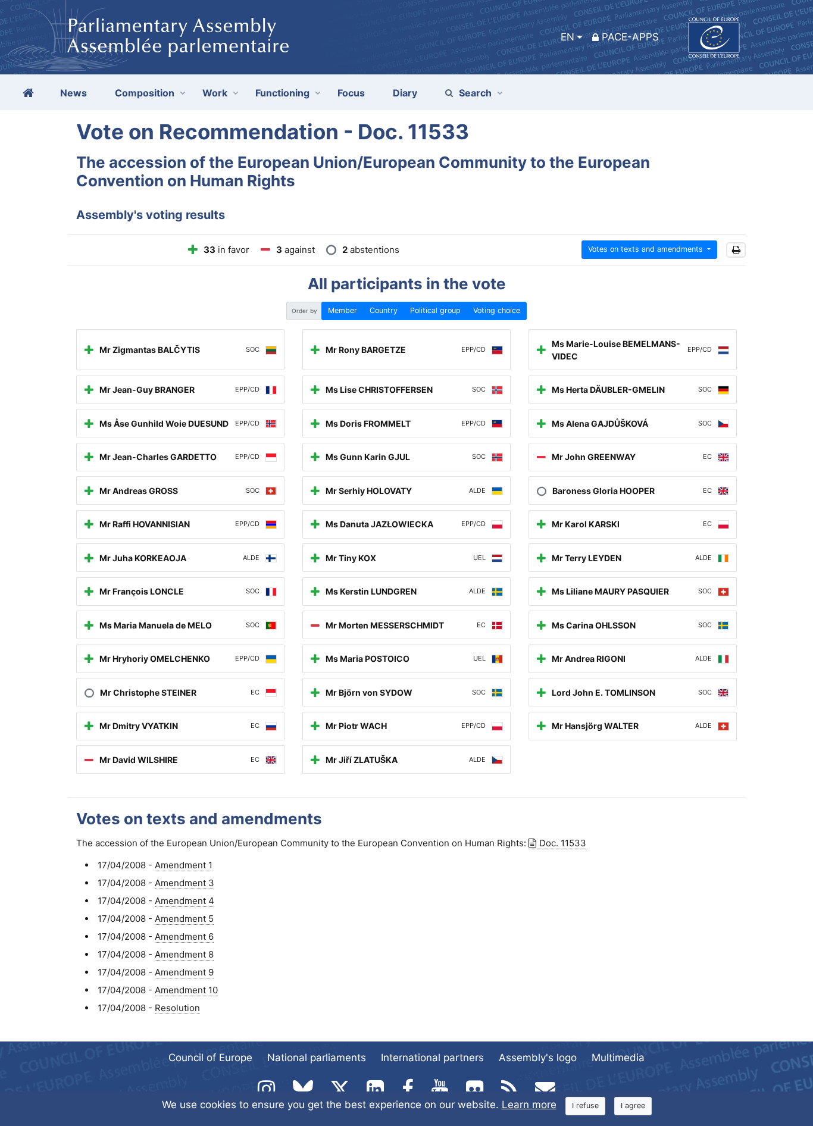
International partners (432, 1058)
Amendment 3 (184, 883)
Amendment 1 (183, 865)
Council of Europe (210, 1058)
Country (384, 310)
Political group (435, 310)
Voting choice (496, 310)
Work (214, 93)
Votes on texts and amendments (646, 249)
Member (342, 310)
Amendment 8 (184, 954)
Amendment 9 (184, 972)
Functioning (282, 93)
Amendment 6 (184, 936)
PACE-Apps (630, 37)
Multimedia (618, 1058)
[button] (736, 250)
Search (475, 93)
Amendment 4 (184, 900)
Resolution (177, 1008)
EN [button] (567, 37)
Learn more (529, 1105)
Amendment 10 (186, 990)
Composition (144, 93)
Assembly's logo (538, 1058)
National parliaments (316, 1058)
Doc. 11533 (562, 843)
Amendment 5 (184, 918)
